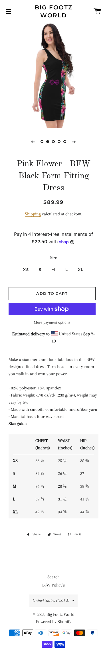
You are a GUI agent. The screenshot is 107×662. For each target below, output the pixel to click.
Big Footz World (53, 11)
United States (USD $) (51, 600)
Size (53, 257)
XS (26, 269)
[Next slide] (74, 141)
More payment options (52, 322)
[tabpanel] (53, 74)
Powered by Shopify (53, 621)
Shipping (33, 213)
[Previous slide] (33, 141)
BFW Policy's (53, 585)
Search (53, 576)
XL (81, 269)
